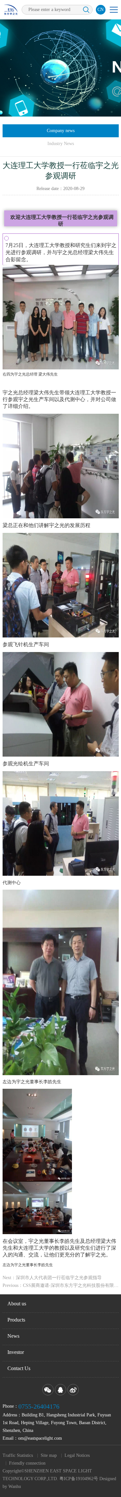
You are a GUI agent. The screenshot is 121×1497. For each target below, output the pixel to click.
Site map (49, 1455)
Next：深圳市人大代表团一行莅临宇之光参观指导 (52, 1277)
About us (16, 1303)
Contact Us (18, 1368)
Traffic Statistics (18, 1455)
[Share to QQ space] (60, 1389)
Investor (15, 1352)
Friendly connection (27, 1463)
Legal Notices (77, 1455)
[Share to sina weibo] (73, 1389)
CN (100, 9)
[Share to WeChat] (48, 1389)
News (13, 1336)
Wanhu (14, 1486)
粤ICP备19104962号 (78, 1478)
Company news (61, 130)
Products (16, 1320)
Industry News (60, 143)
